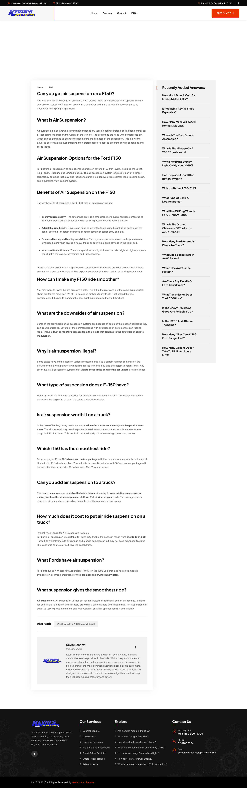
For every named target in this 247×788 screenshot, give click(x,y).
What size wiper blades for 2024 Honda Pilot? (142, 764)
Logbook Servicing (92, 742)
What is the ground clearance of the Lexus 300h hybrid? (177, 228)
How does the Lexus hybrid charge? (136, 742)
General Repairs (90, 730)
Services (107, 13)
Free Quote (224, 13)
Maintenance (89, 736)
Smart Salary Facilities (94, 753)
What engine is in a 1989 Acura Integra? (76, 624)
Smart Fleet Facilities (93, 758)
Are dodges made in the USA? (133, 730)
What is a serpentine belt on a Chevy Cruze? (141, 747)
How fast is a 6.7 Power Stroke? (134, 758)
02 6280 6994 (186, 743)
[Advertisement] (123, 42)
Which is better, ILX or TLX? (179, 188)
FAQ (133, 13)
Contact (121, 13)
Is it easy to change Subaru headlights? (138, 753)
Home (94, 13)
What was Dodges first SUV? (133, 736)
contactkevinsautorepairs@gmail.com (29, 3)
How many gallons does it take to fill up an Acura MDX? (178, 351)
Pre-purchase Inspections (96, 747)
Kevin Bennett (75, 644)
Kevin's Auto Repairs (83, 782)
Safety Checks (90, 764)
